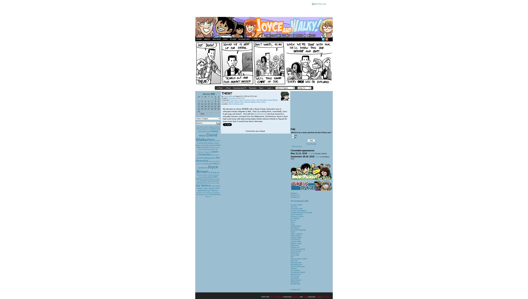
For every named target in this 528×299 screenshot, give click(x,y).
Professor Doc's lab (207, 181)
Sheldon (294, 268)
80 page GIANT (296, 205)
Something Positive (298, 272)
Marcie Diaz (239, 102)
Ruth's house (215, 183)
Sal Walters (203, 185)
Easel (305, 297)
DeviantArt (244, 39)
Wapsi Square (296, 280)
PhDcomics (295, 253)
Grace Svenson (245, 100)
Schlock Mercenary (298, 267)
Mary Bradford (208, 177)
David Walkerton (206, 137)
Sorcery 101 (295, 195)
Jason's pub (215, 155)
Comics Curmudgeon (299, 211)
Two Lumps (295, 276)
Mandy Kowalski (228, 102)
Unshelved (295, 278)
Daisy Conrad (206, 129)
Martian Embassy (208, 175)
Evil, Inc (293, 220)
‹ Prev (227, 88)
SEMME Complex (202, 188)
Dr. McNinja (295, 218)
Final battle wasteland (208, 145)
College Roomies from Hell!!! (301, 213)
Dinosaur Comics (297, 216)
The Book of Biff (296, 209)
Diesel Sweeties (297, 215)
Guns (253, 100)
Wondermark (295, 284)
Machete (200, 175)
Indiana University (204, 149)
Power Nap (295, 255)
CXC (317, 157)
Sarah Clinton (215, 186)
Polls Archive (297, 147)
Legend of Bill (296, 241)
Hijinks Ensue (296, 236)
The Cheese (216, 192)
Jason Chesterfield (207, 153)
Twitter (323, 39)
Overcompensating (298, 249)
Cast (225, 39)
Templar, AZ (295, 197)
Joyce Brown (207, 169)
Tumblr (256, 39)
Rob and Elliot (296, 263)
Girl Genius (295, 228)
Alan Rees (200, 127)
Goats (293, 232)
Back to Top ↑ (325, 297)
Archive (216, 39)
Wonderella (295, 282)
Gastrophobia (296, 226)
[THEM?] (264, 84)
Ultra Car (208, 196)
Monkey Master (208, 179)
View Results (311, 144)
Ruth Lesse (207, 183)
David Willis (228, 96)
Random (252, 88)
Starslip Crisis (296, 274)
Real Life (294, 261)
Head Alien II (206, 147)
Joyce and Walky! (264, 27)
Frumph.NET (295, 290)
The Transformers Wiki (299, 201)
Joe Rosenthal (208, 159)
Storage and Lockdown (203, 192)
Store (233, 39)
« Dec (202, 114)
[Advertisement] (252, 9)
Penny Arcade (296, 251)
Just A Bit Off (295, 240)
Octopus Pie (295, 247)
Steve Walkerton (212, 190)
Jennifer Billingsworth (205, 158)
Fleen (293, 224)
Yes (295, 135)
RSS (326, 39)
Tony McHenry (215, 194)
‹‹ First (219, 88)
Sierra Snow (261, 102)
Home (199, 39)
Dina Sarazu (208, 143)
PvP (292, 257)
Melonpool (295, 245)
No (295, 138)
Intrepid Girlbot (296, 238)
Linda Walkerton (214, 172)
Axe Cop (294, 207)
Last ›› (270, 88)
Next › (261, 88)
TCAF (310, 154)
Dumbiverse (260, 114)
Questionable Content (299, 259)
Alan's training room (236, 104)
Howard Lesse (214, 147)
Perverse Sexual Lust (236, 98)
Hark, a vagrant (296, 234)
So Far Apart (295, 270)
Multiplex (294, 193)
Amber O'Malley (209, 127)
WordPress (295, 297)
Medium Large (296, 243)
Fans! (293, 222)
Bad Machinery (296, 265)
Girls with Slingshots (298, 230)
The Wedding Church (202, 194)
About (207, 39)
